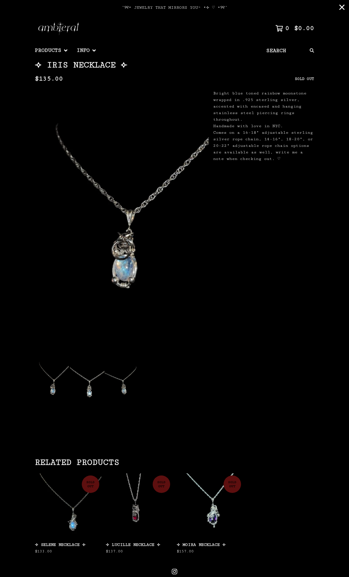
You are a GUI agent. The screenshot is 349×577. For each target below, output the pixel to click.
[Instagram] (174, 571)
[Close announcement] (342, 7)
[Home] (59, 28)
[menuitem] (51, 50)
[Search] (312, 50)
